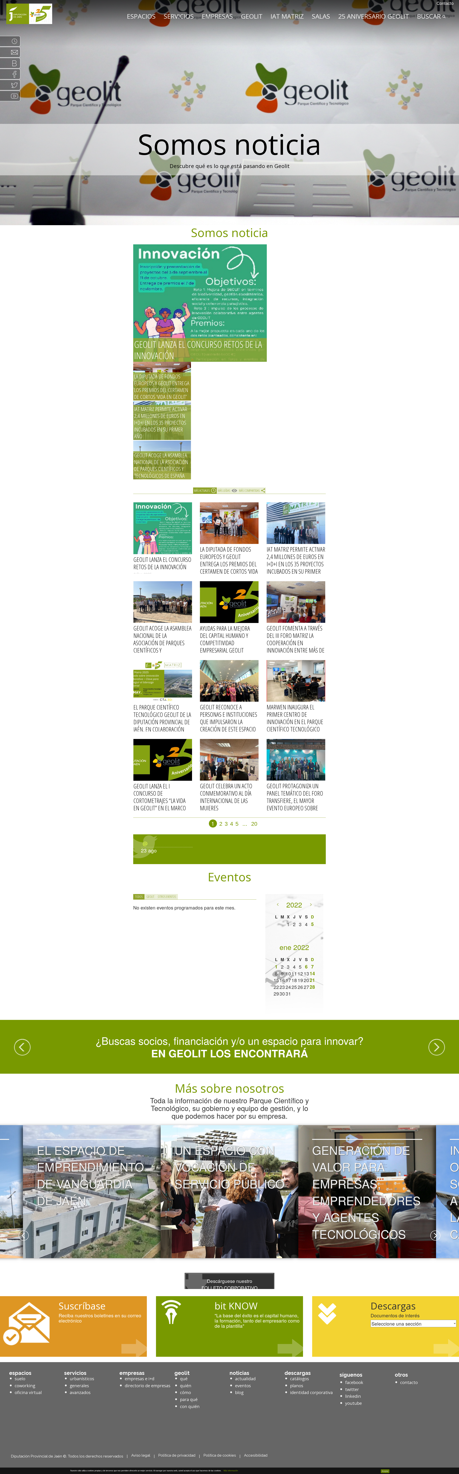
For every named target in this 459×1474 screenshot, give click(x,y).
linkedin (353, 1396)
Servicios (179, 16)
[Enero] (311, 903)
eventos (243, 1385)
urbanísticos (82, 1378)
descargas (298, 1373)
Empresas (217, 16)
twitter (352, 1389)
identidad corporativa (311, 1392)
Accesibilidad (256, 1455)
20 (254, 824)
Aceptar (385, 1471)
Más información (230, 1471)
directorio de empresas (147, 1385)
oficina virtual (28, 1392)
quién (185, 1385)
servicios (75, 1373)
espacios (20, 1373)
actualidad (245, 1378)
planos (296, 1385)
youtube (353, 1403)
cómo (185, 1392)
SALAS (321, 16)
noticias (239, 1373)
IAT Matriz (287, 16)
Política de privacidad (176, 1455)
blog (239, 1392)
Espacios (141, 16)
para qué (189, 1399)
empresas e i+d (139, 1378)
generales (79, 1385)
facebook (354, 1382)
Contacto (445, 3)
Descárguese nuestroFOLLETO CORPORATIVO (229, 1284)
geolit (182, 1373)
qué (184, 1378)
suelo (20, 1378)
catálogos (299, 1378)
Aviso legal (140, 1455)
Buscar (429, 16)
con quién (190, 1406)
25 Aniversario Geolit (373, 16)
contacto (409, 1382)
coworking (25, 1385)
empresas (132, 1373)
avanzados (80, 1392)
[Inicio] (29, 14)
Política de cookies (220, 1455)
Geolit (251, 16)
